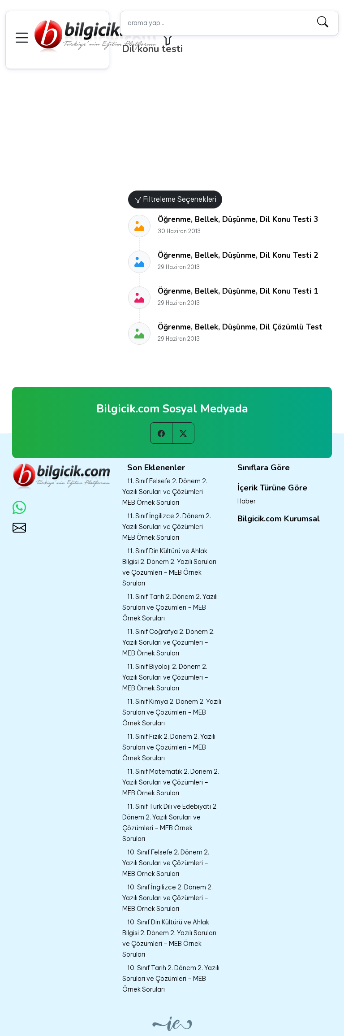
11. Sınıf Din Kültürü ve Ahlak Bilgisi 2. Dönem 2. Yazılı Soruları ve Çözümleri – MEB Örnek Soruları (169, 567)
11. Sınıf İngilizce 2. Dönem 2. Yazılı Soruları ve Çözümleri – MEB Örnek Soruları (166, 527)
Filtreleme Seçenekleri (178, 199)
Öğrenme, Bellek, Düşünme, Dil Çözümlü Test (240, 327)
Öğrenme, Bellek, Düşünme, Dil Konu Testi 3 (238, 219)
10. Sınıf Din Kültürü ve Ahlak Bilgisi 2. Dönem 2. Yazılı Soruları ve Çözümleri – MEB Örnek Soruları (169, 938)
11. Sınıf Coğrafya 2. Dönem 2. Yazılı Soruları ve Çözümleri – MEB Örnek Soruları (168, 642)
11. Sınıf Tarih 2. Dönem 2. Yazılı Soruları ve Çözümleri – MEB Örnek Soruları (170, 607)
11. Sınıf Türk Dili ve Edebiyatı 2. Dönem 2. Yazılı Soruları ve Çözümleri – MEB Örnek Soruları (170, 822)
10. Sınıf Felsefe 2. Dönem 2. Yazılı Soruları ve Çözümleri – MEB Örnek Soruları (165, 863)
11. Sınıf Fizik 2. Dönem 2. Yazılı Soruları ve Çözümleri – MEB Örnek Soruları (168, 747)
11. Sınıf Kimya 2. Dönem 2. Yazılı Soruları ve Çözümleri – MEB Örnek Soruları (171, 712)
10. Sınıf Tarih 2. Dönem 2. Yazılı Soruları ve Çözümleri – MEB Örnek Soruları (170, 978)
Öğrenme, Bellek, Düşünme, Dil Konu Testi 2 (238, 255)
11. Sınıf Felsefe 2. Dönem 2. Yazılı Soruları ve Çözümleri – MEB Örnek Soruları (165, 492)
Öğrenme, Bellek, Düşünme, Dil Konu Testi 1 (238, 291)
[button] (23, 37)
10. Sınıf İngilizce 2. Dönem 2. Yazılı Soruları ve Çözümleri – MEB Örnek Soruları (167, 898)
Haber (246, 501)
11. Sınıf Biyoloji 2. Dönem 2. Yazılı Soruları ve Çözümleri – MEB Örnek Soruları (165, 677)
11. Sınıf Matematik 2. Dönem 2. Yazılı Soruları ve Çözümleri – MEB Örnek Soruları (170, 782)
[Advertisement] (232, 123)
